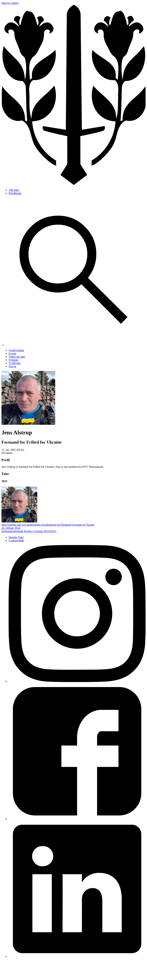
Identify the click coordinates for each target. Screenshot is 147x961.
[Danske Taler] (73, 183)
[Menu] (2, 345)
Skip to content (9, 2)
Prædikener (15, 193)
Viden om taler (17, 356)
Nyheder (13, 359)
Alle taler (14, 189)
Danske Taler (16, 537)
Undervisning (16, 350)
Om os (12, 366)
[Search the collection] (73, 340)
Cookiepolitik (16, 540)
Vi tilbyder (15, 363)
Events (12, 353)
